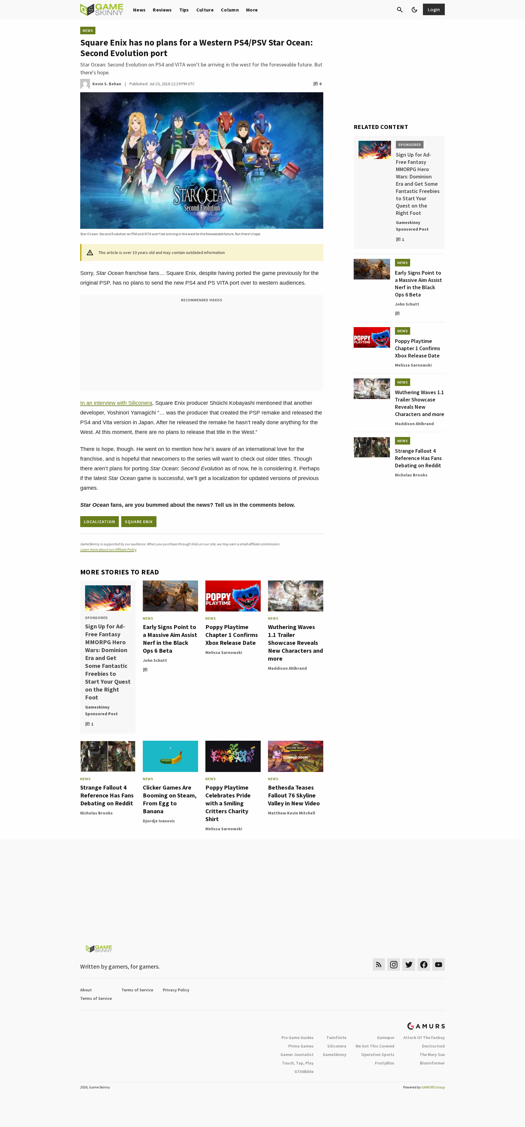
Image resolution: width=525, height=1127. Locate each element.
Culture (205, 10)
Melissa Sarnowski (223, 652)
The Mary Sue (432, 1054)
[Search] (400, 10)
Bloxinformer (432, 1063)
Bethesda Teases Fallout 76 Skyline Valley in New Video (294, 795)
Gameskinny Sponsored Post (101, 710)
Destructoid (433, 1046)
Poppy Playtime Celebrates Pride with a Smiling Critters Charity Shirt (228, 803)
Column (230, 10)
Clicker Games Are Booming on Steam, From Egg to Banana (170, 799)
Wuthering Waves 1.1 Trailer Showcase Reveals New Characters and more (295, 642)
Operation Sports (377, 1054)
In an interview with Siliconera (116, 403)
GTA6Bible (304, 1071)
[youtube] (438, 964)
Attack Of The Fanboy (424, 1037)
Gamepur (385, 1037)
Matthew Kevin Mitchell (291, 813)
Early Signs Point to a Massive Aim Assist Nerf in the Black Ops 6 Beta (170, 638)
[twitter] (408, 964)
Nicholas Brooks (96, 813)
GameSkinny (334, 1054)
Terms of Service (137, 990)
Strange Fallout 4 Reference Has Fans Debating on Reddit (107, 795)
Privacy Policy (176, 990)
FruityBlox (384, 1063)
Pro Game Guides (297, 1037)
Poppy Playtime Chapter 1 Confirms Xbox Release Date (231, 634)
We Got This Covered (374, 1046)
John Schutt (155, 660)
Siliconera (336, 1046)
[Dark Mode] (414, 10)
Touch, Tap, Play (298, 1063)
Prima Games (301, 1046)
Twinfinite (336, 1037)
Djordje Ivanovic (159, 821)
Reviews (162, 10)
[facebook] (423, 964)
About (86, 990)
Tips (184, 10)
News (139, 10)
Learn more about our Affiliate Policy (108, 549)
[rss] (379, 964)
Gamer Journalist (297, 1054)
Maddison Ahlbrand (287, 668)
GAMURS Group (433, 1087)
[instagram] (393, 964)
